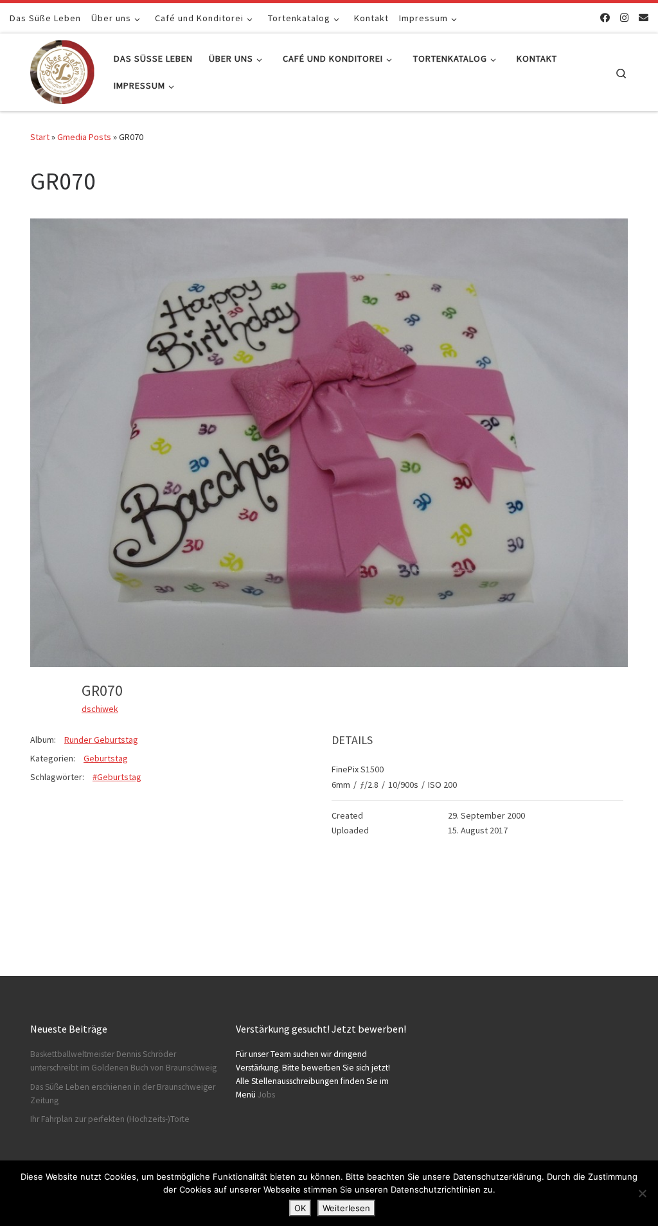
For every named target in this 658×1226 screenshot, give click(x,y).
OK (300, 1208)
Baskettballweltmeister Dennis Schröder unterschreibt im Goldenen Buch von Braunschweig (123, 1061)
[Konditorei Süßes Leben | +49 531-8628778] (62, 69)
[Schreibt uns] (643, 17)
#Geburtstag (117, 777)
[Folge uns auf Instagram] (624, 17)
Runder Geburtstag (101, 739)
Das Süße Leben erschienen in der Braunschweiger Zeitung (122, 1093)
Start (39, 137)
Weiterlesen (346, 1208)
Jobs (266, 1094)
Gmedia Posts (84, 137)
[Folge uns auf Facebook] (605, 17)
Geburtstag (106, 758)
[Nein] (642, 1193)
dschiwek (100, 709)
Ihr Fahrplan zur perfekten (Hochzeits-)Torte (110, 1119)
